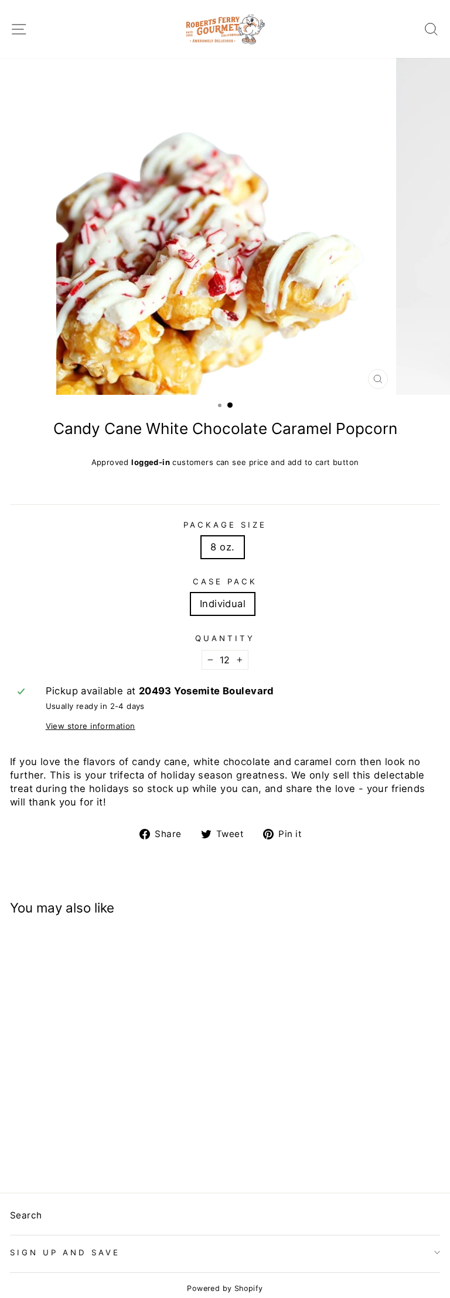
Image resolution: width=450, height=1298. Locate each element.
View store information (90, 726)
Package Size (225, 524)
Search (26, 1215)
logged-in (150, 462)
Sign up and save (65, 1252)
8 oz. (222, 547)
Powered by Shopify (224, 1288)
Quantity (225, 638)
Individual (223, 604)
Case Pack (225, 581)
